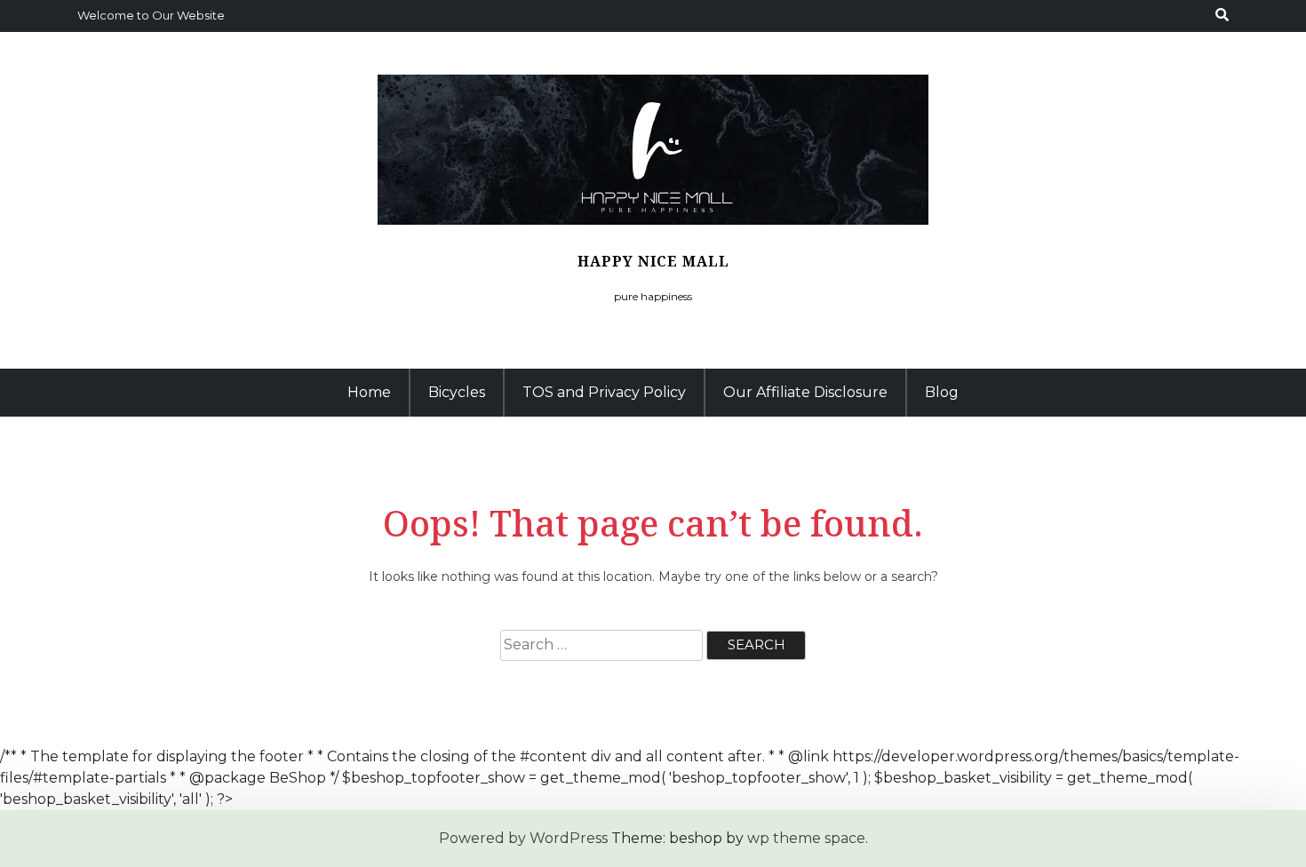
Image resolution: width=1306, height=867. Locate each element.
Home (369, 392)
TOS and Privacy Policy (604, 392)
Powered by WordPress (523, 838)
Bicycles (456, 392)
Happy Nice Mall (653, 261)
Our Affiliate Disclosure (805, 392)
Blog (942, 392)
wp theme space (806, 838)
